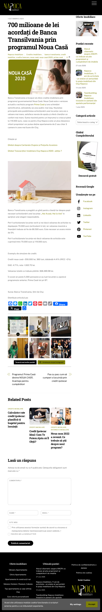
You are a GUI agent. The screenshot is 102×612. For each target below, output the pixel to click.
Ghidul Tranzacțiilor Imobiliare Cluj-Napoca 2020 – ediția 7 (35, 151)
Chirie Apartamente (18, 575)
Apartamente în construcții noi (18, 579)
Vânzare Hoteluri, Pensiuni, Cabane (18, 584)
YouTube (87, 236)
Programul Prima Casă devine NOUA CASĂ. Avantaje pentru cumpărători (23, 379)
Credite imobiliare (34, 54)
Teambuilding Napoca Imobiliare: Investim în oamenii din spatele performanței (86, 98)
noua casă (34, 57)
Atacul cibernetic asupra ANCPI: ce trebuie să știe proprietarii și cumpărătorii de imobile (87, 55)
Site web (13, 522)
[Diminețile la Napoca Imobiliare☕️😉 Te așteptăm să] (39, 348)
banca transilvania (52, 54)
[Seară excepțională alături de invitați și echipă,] (61, 348)
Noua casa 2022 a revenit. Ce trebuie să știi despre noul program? (60, 440)
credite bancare (22, 57)
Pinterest (87, 229)
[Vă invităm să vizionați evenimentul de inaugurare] (61, 326)
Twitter (86, 222)
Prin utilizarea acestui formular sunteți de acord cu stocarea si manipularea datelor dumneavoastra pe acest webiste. (39, 529)
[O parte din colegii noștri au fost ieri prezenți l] (18, 348)
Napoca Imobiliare (15, 54)
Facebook (87, 201)
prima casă (58, 57)
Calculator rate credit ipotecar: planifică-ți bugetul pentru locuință (16, 419)
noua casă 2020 (46, 57)
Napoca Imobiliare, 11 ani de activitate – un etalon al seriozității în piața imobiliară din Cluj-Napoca (87, 77)
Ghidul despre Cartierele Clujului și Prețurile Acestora (32, 145)
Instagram (88, 208)
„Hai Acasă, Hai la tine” (51, 213)
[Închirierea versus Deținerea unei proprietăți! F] (18, 326)
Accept (91, 604)
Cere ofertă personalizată (18, 597)
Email (45, 513)
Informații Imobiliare (60, 430)
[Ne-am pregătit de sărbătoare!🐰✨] (39, 326)
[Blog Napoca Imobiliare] (12, 11)
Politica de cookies (84, 573)
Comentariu (15, 480)
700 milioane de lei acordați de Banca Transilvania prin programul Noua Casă (38, 36)
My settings (75, 604)
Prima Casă (39, 104)
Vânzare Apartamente (18, 570)
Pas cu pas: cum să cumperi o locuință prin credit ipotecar (55, 377)
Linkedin (87, 215)
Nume (12, 513)
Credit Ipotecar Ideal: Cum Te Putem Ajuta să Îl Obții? (39, 436)
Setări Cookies (84, 580)
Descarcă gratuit (87, 175)
